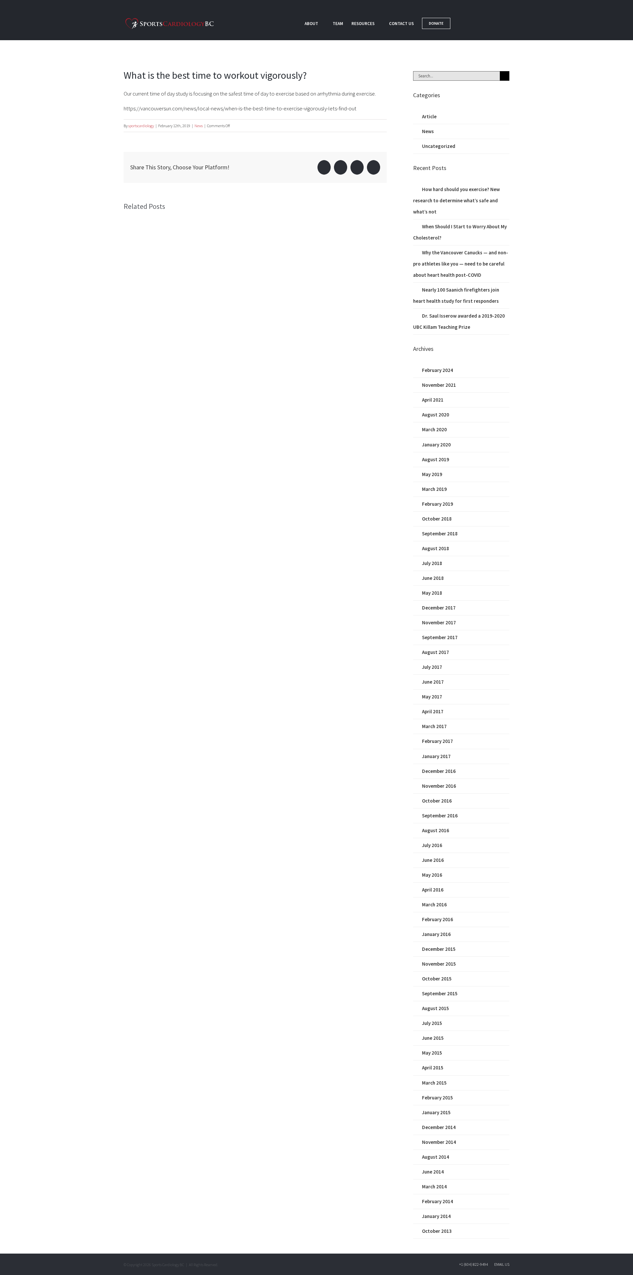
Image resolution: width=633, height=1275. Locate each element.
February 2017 (437, 741)
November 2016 (439, 786)
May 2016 (432, 875)
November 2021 (439, 385)
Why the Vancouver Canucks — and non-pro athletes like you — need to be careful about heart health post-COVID (460, 263)
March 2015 (434, 1083)
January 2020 (436, 444)
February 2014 (437, 1201)
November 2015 (439, 964)
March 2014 (434, 1186)
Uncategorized (438, 146)
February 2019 (437, 504)
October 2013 (437, 1231)
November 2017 (439, 622)
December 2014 (439, 1127)
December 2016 (439, 771)
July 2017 (432, 667)
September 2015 (440, 993)
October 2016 (437, 801)
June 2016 (433, 860)
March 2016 (434, 904)
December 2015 (439, 949)
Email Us (501, 1264)
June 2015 (433, 1038)
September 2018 (440, 533)
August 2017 (435, 652)
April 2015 (432, 1067)
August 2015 (435, 1008)
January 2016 (436, 934)
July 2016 (432, 845)
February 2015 (437, 1097)
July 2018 (432, 563)
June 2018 (433, 578)
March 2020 (434, 429)
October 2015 (437, 979)
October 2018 (437, 519)
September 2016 (440, 815)
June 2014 (433, 1172)
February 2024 (437, 370)
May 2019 (432, 474)
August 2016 (435, 830)
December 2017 (439, 608)
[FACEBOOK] (463, 23)
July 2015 (432, 1023)
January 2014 (436, 1216)
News (199, 125)
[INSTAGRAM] (496, 23)
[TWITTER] (479, 23)
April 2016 (432, 890)
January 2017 (436, 756)
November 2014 (439, 1142)
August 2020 (435, 414)
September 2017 (440, 637)
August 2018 (435, 548)
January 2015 (436, 1112)
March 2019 (434, 489)
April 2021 (432, 400)
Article (429, 116)
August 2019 (435, 459)
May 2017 (432, 697)
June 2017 (433, 682)
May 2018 (432, 593)
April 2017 (432, 711)
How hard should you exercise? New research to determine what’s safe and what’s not (456, 200)
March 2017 (434, 726)
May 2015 (432, 1053)
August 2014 (435, 1157)
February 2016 (437, 919)
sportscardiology (141, 125)
